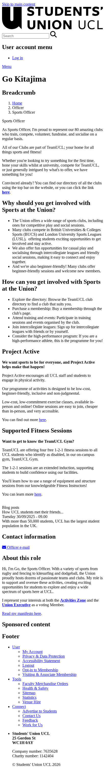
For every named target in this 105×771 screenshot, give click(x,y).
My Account (32, 651)
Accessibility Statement (41, 661)
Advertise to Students (39, 711)
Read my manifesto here (21, 613)
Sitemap (28, 693)
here (42, 420)
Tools (16, 679)
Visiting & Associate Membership (49, 674)
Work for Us (32, 725)
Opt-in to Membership (40, 670)
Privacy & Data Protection (43, 656)
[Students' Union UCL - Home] (52, 28)
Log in (17, 58)
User (16, 647)
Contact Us (31, 716)
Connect (19, 706)
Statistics (29, 697)
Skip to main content (18, 4)
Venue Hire (31, 702)
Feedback (30, 720)
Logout (28, 665)
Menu (6, 66)
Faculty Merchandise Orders (45, 683)
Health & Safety (35, 688)
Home (17, 103)
